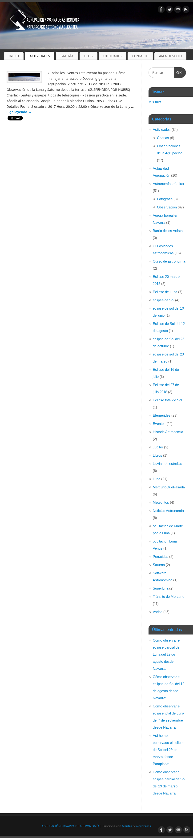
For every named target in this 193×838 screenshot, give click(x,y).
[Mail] (177, 10)
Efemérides (161, 415)
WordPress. (144, 826)
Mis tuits (155, 102)
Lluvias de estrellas (167, 464)
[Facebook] (161, 10)
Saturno (159, 565)
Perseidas (160, 557)
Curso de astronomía (169, 261)
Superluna (160, 588)
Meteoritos (161, 502)
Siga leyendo (19, 112)
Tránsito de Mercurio (168, 597)
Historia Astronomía (168, 432)
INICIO (14, 56)
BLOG (88, 56)
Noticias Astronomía (168, 511)
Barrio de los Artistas (169, 231)
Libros (157, 455)
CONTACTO (140, 56)
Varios (157, 612)
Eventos (159, 424)
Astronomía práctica (168, 184)
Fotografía (165, 199)
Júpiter (158, 447)
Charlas (163, 138)
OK (178, 72)
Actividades (162, 130)
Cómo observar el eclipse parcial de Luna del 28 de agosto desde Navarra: (166, 654)
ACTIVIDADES (40, 56)
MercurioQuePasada (169, 487)
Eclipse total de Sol (167, 400)
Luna (156, 479)
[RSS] (185, 10)
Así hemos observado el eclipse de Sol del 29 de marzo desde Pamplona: (168, 750)
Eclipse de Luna (165, 292)
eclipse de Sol (163, 300)
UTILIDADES (112, 56)
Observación (167, 207)
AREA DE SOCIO (170, 56)
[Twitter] (169, 10)
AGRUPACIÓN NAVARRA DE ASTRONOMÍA (70, 826)
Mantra (127, 826)
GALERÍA (66, 56)
